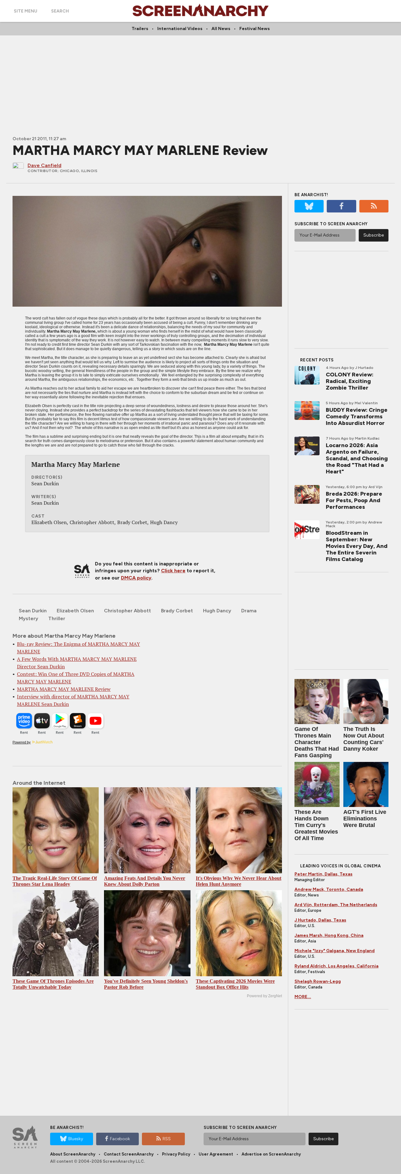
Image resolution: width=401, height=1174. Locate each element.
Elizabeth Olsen (75, 611)
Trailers (140, 28)
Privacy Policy (176, 1154)
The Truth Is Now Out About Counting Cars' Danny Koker (363, 739)
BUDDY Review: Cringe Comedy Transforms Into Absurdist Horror (357, 416)
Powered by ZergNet (264, 996)
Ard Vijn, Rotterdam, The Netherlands (335, 904)
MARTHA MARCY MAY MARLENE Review (64, 689)
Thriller (56, 618)
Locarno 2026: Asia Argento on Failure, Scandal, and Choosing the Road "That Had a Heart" (357, 458)
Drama (249, 611)
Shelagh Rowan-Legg (317, 981)
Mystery (28, 618)
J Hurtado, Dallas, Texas (320, 920)
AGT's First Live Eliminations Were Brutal (364, 818)
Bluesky (75, 1138)
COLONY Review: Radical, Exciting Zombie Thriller (349, 381)
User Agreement (216, 1154)
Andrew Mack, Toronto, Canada (328, 889)
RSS (167, 1138)
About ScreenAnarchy (72, 1154)
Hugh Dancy (217, 611)
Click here (173, 571)
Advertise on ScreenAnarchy (271, 1154)
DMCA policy (136, 578)
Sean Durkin (33, 611)
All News (220, 28)
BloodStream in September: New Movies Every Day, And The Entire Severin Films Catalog (357, 546)
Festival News (254, 28)
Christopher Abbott (127, 611)
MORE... (302, 996)
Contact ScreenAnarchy (129, 1154)
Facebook (120, 1138)
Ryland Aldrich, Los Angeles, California (336, 966)
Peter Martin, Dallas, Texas (323, 874)
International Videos (179, 28)
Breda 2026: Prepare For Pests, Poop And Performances (354, 500)
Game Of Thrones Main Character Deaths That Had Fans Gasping (316, 742)
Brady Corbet (177, 611)
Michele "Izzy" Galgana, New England (334, 950)
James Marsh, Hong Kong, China (328, 935)
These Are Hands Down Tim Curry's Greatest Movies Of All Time (316, 825)
